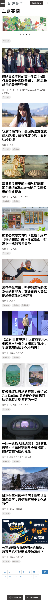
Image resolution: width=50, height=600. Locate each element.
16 (16, 577)
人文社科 (6, 41)
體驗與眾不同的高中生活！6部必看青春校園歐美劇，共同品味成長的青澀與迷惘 (24, 81)
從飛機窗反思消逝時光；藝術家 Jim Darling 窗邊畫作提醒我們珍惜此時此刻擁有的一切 (24, 395)
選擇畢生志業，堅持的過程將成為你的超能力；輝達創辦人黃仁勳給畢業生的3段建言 (24, 291)
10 (29, 572)
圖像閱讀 (6, 201)
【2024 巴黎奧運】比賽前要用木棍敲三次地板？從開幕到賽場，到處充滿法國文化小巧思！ (25, 343)
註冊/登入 (36, 3)
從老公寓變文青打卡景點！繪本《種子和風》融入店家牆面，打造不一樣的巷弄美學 (24, 239)
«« (5, 572)
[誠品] (16, 3)
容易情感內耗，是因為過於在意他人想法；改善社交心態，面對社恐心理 (24, 135)
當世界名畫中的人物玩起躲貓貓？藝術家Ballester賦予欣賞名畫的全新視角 (24, 187)
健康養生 (15, 561)
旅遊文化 (6, 357)
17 (21, 577)
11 (34, 572)
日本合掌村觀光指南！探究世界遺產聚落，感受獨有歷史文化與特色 (24, 499)
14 (5, 577)
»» (36, 577)
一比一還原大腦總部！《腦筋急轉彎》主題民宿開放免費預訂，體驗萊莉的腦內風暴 (24, 447)
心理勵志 (15, 149)
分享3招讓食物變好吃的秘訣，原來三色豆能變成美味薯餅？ (23, 549)
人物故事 (6, 305)
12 (39, 572)
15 (10, 577)
